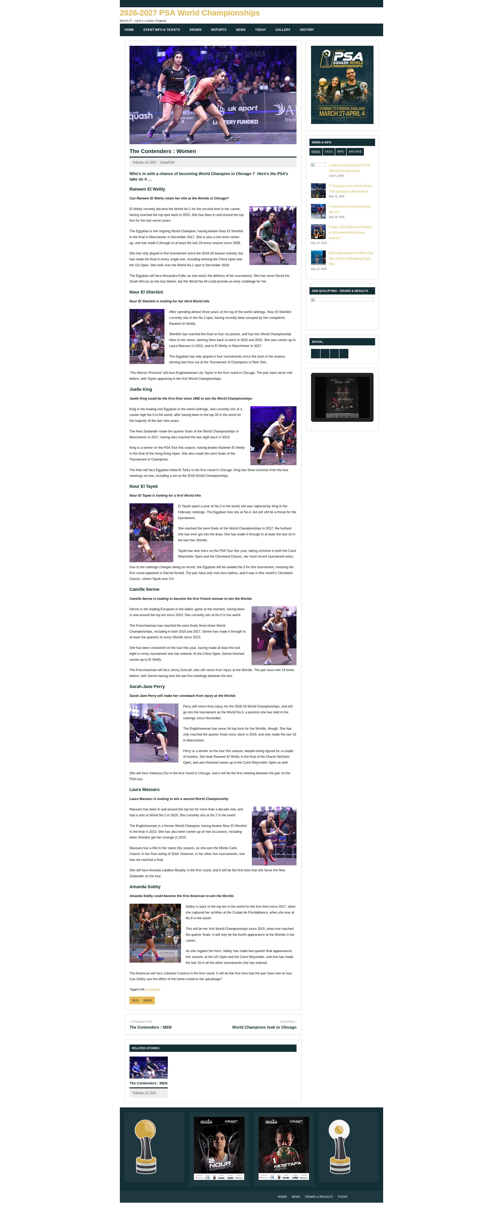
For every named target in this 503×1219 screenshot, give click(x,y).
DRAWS (196, 29)
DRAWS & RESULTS (319, 1196)
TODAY (260, 29)
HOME (129, 29)
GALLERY (283, 29)
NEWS (241, 29)
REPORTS (219, 29)
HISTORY (307, 29)
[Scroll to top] (495, 1211)
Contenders (152, 989)
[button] (333, 406)
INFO (340, 151)
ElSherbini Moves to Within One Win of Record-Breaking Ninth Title (351, 258)
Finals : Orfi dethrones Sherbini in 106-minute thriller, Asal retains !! (350, 232)
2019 (135, 1000)
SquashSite (167, 162)
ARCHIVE (355, 151)
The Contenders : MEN (148, 1083)
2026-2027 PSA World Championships (190, 12)
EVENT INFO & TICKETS (161, 29)
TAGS (329, 151)
